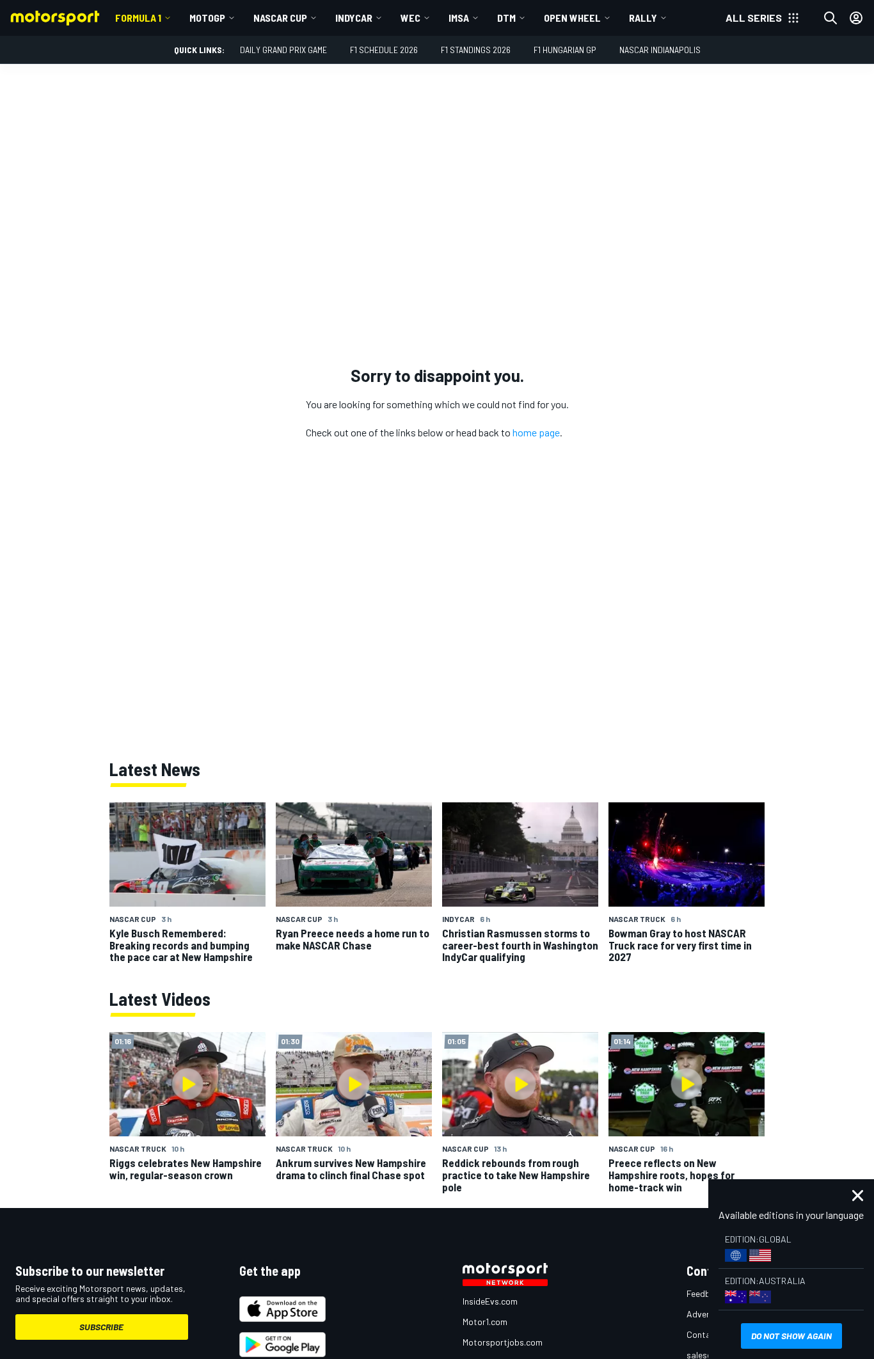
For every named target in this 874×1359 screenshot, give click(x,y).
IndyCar (353, 18)
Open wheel (572, 18)
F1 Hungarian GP (565, 49)
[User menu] (856, 18)
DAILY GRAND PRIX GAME (283, 49)
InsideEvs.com (490, 1301)
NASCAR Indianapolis (660, 49)
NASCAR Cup (280, 18)
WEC (410, 18)
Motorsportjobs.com (503, 1342)
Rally (643, 18)
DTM (506, 18)
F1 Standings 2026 (476, 49)
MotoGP (207, 18)
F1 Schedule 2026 (384, 49)
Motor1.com (485, 1321)
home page (536, 432)
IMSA (459, 18)
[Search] (830, 18)
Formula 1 (138, 18)
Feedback (705, 1293)
